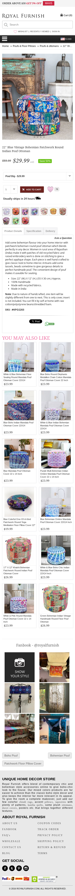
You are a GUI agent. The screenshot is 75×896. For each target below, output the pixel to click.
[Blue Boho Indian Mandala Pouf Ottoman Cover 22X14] (19, 406)
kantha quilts (35, 805)
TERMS (43, 853)
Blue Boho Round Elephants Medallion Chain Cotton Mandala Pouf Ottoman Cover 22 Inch (55, 377)
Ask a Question (63, 238)
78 (57, 189)
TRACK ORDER (48, 829)
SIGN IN (56, 31)
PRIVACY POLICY (50, 835)
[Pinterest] (19, 868)
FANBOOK (9, 829)
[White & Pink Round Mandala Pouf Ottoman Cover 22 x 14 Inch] (19, 599)
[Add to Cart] (32, 189)
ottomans (67, 805)
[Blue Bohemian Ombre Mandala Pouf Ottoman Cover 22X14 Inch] (56, 502)
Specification (33, 231)
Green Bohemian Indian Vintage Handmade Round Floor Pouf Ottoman (55, 619)
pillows (49, 802)
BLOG (6, 853)
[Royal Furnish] (23, 16)
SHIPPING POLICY (51, 841)
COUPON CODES (49, 823)
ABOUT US (10, 823)
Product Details (13, 231)
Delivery (50, 231)
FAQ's (6, 835)
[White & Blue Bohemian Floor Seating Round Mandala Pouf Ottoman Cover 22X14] (19, 357)
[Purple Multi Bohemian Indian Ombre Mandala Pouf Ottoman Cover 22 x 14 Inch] (56, 454)
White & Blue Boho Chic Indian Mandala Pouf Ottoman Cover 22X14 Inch (54, 570)
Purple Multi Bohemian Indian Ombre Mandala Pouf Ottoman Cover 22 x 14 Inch (55, 474)
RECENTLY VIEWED (39, 31)
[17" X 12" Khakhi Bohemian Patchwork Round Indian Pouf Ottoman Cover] (19, 550)
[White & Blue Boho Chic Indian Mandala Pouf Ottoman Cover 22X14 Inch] (56, 550)
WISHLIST (23, 31)
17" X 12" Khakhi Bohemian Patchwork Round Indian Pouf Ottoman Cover (17, 570)
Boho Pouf (11, 755)
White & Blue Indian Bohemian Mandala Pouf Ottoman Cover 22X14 (54, 425)
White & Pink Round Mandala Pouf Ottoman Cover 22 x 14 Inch (17, 619)
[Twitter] (12, 868)
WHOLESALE (11, 841)
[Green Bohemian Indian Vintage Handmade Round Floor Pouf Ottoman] (56, 599)
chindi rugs (26, 802)
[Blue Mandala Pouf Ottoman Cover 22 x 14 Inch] (19, 454)
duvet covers (9, 808)
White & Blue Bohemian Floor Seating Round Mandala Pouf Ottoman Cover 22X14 (17, 377)
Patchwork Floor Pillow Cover (22, 763)
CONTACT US (11, 847)
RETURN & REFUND (52, 847)
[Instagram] (26, 868)
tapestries (60, 802)
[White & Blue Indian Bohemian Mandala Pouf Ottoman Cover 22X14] (56, 406)
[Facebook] (5, 868)
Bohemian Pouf (60, 755)
